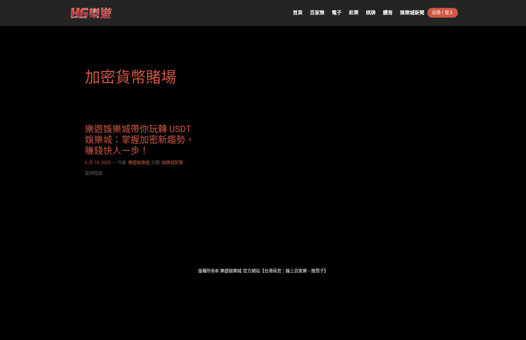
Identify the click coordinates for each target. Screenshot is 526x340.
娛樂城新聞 (172, 162)
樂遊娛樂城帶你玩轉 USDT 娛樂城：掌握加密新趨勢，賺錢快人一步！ (140, 140)
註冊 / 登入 (442, 12)
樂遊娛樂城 (138, 162)
